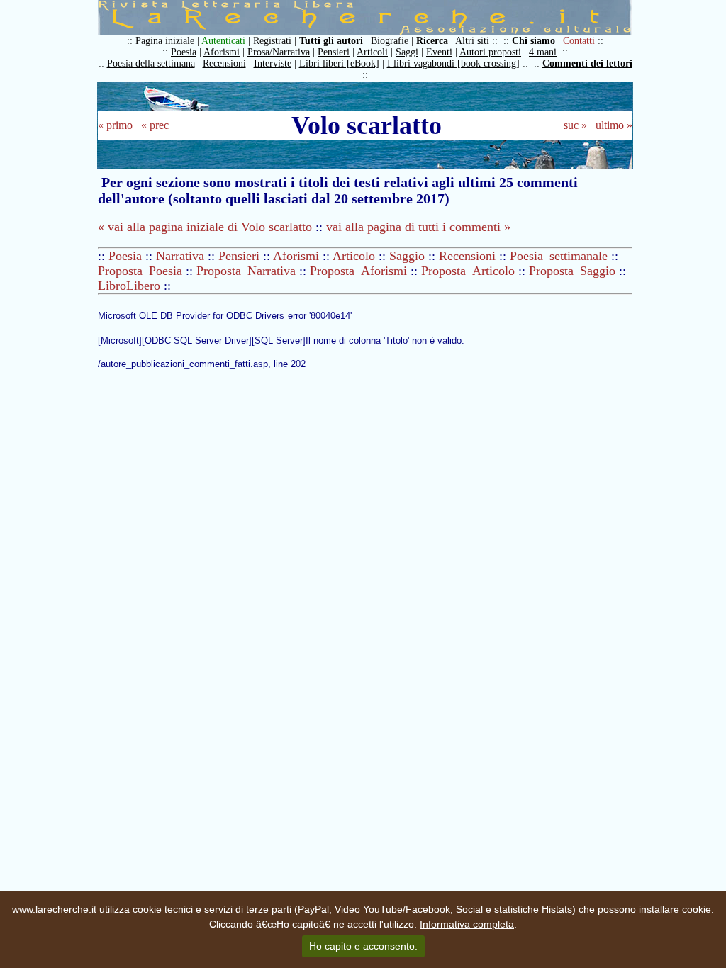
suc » (575, 125)
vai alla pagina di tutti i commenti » (418, 227)
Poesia (183, 52)
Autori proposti (490, 52)
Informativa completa (467, 924)
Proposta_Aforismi (358, 271)
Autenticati (223, 40)
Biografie (389, 40)
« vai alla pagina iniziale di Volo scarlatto (206, 227)
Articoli (372, 52)
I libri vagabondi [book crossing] (453, 63)
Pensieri (334, 52)
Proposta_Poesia (140, 271)
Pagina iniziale (164, 40)
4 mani (543, 52)
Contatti (579, 40)
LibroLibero (129, 285)
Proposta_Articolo (468, 271)
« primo (115, 125)
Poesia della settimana (151, 63)
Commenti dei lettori (587, 63)
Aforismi (221, 52)
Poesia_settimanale (559, 256)
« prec (155, 125)
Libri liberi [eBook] (339, 63)
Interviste (272, 63)
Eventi (439, 52)
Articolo (354, 256)
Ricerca (432, 40)
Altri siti (472, 40)
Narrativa (180, 256)
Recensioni (224, 63)
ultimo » (614, 125)
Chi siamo (533, 40)
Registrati (272, 40)
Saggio (407, 256)
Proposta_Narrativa (246, 271)
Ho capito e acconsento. (363, 946)
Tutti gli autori (331, 40)
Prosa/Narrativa (278, 52)
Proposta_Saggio (572, 271)
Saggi (407, 52)
